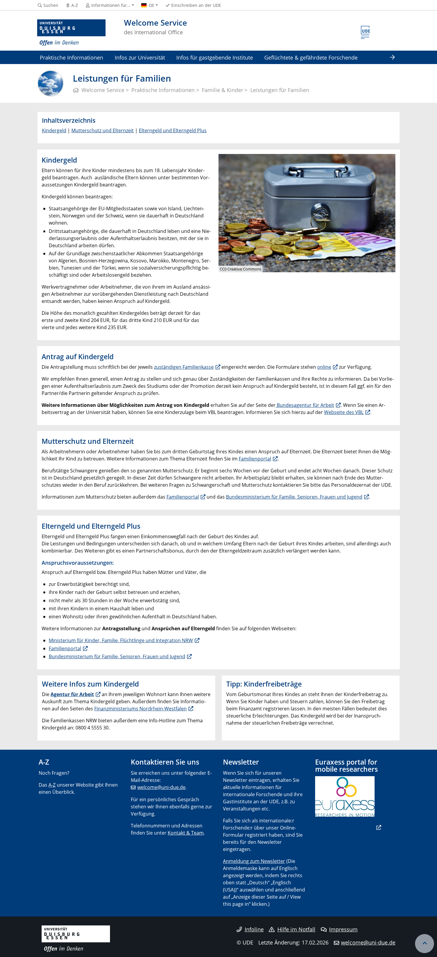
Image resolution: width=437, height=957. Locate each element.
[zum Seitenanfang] (424, 943)
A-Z (52, 785)
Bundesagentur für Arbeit (305, 405)
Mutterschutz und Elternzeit (102, 130)
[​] (348, 827)
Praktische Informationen (71, 57)
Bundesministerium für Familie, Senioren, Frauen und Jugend (294, 497)
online (324, 367)
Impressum (343, 929)
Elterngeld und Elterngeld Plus (173, 130)
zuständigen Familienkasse (184, 367)
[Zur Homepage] (71, 32)
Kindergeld (54, 130)
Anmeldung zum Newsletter (254, 861)
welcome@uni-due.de (161, 787)
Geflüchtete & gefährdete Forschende (311, 57)
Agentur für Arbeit (72, 694)
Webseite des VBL (344, 412)
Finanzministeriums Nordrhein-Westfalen (140, 708)
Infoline (254, 929)
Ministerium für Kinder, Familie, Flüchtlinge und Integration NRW (121, 640)
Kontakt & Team (186, 833)
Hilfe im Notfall (296, 929)
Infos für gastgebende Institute (214, 57)
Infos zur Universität (140, 57)
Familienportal (255, 458)
